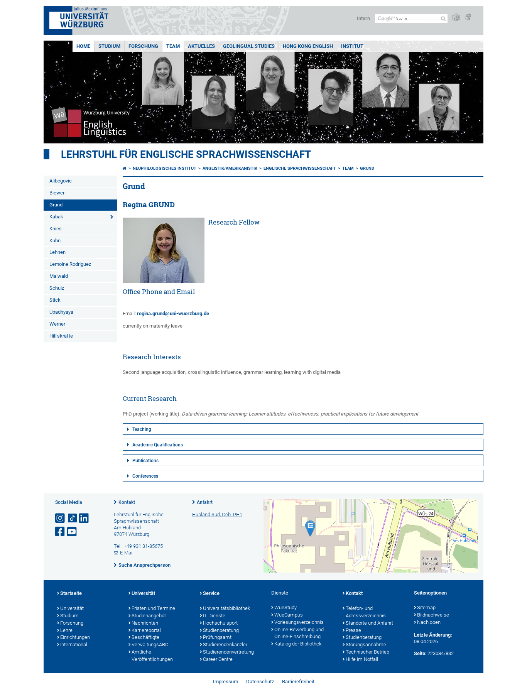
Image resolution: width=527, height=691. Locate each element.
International (73, 644)
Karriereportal (146, 630)
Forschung (143, 46)
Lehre (66, 630)
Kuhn (55, 240)
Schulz (56, 288)
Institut (352, 46)
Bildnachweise (433, 615)
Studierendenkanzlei (225, 644)
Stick (55, 300)
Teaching (141, 429)
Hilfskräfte (61, 336)
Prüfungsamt (217, 637)
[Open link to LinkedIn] (84, 518)
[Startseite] (125, 168)
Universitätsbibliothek (226, 608)
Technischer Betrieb (367, 652)
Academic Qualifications (157, 445)
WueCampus (288, 615)
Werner (57, 324)
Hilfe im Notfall (362, 659)
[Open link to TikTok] (72, 518)
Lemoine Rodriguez (70, 264)
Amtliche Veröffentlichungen (152, 655)
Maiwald (58, 276)
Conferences (145, 476)
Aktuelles (201, 46)
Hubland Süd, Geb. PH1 (217, 514)
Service (211, 593)
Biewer (56, 193)
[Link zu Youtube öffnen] (72, 532)
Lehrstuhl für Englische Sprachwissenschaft (186, 154)
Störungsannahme (366, 644)
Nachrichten (145, 623)
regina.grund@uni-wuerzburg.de (173, 313)
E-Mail (126, 553)
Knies (55, 228)
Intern (363, 18)
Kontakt (126, 502)
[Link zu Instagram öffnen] (60, 518)
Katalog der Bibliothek (297, 644)
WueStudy (285, 607)
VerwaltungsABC (150, 644)
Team (173, 46)
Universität (72, 608)
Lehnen (57, 252)
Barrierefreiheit (298, 681)
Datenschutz (260, 681)
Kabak (56, 217)
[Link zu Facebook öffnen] (60, 532)
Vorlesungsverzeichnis (299, 622)
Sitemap (426, 607)
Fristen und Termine (153, 608)
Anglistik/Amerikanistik (230, 168)
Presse (353, 630)
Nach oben (429, 622)
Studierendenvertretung (228, 652)
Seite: (420, 653)
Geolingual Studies (249, 46)
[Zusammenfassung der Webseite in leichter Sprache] (456, 18)
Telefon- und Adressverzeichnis (366, 611)
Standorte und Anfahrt (369, 623)
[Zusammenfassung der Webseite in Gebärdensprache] (468, 18)
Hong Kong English (308, 46)
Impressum (225, 681)
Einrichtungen (75, 637)
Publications (145, 460)
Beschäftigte (145, 637)
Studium (109, 46)
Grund (55, 205)
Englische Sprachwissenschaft (300, 168)
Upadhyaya (61, 312)
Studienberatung (221, 630)
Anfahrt (205, 502)
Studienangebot (149, 615)
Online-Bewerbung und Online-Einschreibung (299, 633)
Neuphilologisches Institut (164, 168)
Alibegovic (60, 181)
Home (83, 46)
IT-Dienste (214, 615)
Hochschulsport (220, 623)
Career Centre (218, 659)
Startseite (71, 593)
